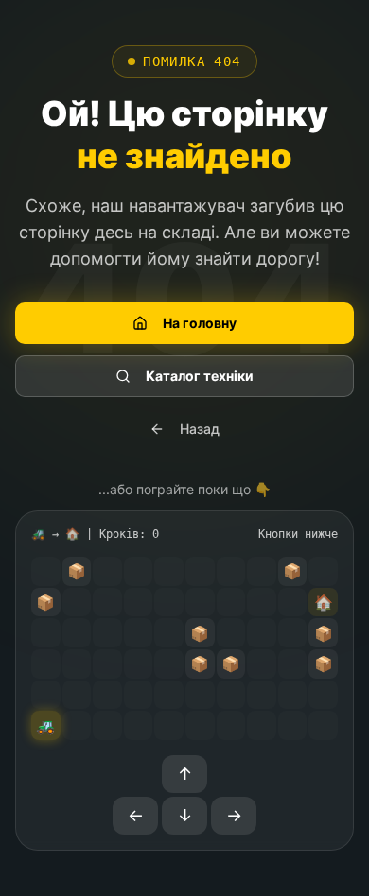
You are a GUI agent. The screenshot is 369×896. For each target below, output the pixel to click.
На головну (200, 323)
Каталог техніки (200, 376)
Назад (200, 429)
